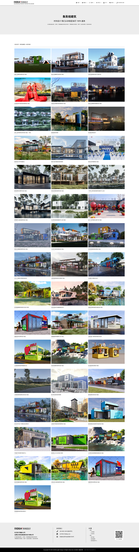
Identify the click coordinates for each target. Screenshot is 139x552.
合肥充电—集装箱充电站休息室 (95, 336)
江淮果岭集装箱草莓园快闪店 (20, 365)
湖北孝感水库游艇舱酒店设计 (57, 307)
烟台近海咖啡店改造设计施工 (57, 74)
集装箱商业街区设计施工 (93, 394)
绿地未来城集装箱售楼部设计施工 (58, 103)
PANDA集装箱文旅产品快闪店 (94, 74)
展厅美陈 (92, 537)
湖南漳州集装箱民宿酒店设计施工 (95, 307)
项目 (91, 535)
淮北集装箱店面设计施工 (93, 365)
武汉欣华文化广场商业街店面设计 (21, 423)
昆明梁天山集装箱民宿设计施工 (21, 220)
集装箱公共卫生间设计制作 (57, 453)
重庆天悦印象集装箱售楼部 (57, 161)
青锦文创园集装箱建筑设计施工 (95, 103)
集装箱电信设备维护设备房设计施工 (96, 423)
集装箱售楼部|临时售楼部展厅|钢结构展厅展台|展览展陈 (24, 3)
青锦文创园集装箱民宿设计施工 (21, 249)
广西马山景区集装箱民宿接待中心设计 (96, 190)
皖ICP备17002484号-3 (90, 549)
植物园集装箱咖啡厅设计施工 (57, 336)
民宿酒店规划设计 (92, 132)
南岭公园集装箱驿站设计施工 (20, 74)
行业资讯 (92, 533)
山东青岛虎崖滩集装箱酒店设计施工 (96, 453)
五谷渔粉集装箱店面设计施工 (94, 249)
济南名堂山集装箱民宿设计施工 (58, 482)
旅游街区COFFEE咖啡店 (19, 161)
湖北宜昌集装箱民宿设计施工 (57, 190)
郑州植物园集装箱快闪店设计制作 (21, 307)
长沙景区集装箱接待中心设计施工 (58, 220)
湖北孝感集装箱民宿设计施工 (57, 365)
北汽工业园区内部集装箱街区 (20, 278)
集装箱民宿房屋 (54, 132)
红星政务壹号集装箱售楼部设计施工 (22, 103)
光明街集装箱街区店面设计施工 (58, 278)
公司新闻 (92, 531)
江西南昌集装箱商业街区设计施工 (21, 394)
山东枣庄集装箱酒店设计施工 (57, 249)
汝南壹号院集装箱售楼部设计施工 (58, 423)
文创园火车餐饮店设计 (93, 278)
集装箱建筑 (69, 16)
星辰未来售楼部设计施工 (93, 161)
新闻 (91, 530)
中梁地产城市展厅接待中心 (20, 453)
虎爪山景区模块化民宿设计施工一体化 (22, 132)
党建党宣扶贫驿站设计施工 (20, 336)
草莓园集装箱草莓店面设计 (20, 511)
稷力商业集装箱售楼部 (56, 394)
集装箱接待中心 (94, 540)
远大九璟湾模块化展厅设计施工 (95, 220)
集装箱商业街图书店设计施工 (20, 190)
